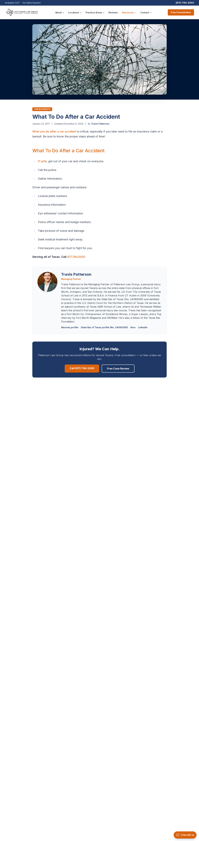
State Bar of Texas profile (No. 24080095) (104, 327)
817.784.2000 (76, 256)
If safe (42, 161)
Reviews (113, 12)
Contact (145, 12)
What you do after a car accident (54, 131)
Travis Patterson (100, 123)
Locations (74, 12)
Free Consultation (181, 12)
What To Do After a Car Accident (68, 150)
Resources (129, 12)
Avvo (133, 327)
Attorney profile (69, 327)
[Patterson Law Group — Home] (22, 12)
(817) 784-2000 (185, 2)
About (59, 12)
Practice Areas (95, 12)
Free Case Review (118, 368)
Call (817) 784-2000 (82, 368)
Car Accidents (42, 109)
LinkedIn (142, 327)
